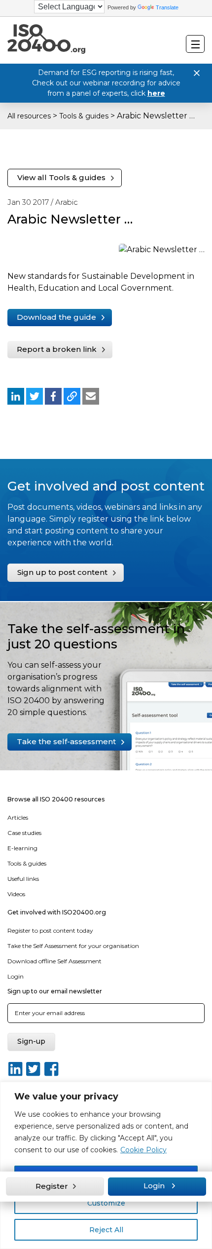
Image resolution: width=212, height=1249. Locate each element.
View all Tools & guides (61, 177)
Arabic (66, 202)
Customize (106, 1203)
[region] (106, 1165)
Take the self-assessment (66, 741)
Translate (167, 7)
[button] (15, 396)
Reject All (106, 1229)
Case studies (24, 832)
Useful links (23, 878)
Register (51, 1186)
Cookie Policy (143, 1149)
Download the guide (56, 317)
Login (15, 976)
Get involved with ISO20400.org (56, 912)
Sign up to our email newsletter (54, 991)
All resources (29, 116)
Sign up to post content (62, 572)
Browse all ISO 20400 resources (56, 799)
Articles (17, 817)
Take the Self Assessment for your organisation (73, 945)
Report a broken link (57, 349)
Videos (16, 894)
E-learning (22, 848)
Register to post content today (50, 930)
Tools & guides (83, 116)
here (156, 93)
